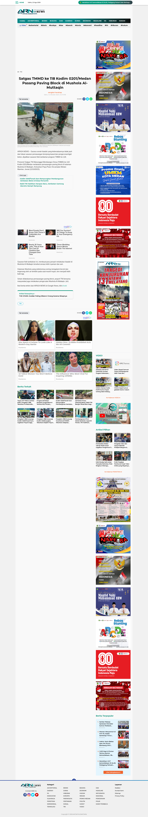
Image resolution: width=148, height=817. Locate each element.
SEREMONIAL (51, 804)
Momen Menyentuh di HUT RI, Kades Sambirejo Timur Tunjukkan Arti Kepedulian (107, 734)
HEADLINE (97, 21)
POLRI (98, 801)
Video (23, 25)
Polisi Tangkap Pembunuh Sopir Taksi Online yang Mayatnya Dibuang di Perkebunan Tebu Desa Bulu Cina (122, 464)
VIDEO (99, 355)
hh (105, 21)
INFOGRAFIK (100, 793)
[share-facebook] (83, 98)
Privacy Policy (119, 796)
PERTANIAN (67, 801)
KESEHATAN (51, 796)
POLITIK (82, 801)
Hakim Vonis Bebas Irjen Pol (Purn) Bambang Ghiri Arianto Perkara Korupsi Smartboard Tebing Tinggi (106, 743)
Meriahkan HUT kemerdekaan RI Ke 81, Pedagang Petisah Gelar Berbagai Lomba (107, 763)
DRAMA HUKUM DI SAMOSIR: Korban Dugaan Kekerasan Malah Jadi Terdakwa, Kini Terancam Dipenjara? (103, 371)
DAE (61, 21)
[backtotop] (74, 781)
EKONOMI (87, 21)
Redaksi (117, 788)
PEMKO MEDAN (85, 798)
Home (21, 2)
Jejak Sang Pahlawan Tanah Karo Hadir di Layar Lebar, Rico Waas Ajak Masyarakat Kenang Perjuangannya (106, 2)
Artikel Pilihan (103, 430)
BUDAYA (53, 21)
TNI (20, 303)
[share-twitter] (87, 98)
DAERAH (68, 21)
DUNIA (77, 21)
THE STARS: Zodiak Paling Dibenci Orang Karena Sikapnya (43, 296)
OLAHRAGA (51, 798)
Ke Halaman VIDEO (112, 397)
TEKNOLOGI (51, 807)
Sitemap (117, 793)
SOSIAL (65, 804)
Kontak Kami (119, 790)
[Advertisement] (77, 10)
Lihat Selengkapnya (112, 772)
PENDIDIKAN (100, 798)
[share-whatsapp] (90, 98)
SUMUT (82, 804)
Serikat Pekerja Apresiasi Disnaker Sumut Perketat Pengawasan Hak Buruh (106, 724)
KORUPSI (66, 796)
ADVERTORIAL (33, 21)
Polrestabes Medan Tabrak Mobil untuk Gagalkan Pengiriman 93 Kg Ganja (104, 445)
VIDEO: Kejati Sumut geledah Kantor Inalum (121, 389)
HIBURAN (112, 21)
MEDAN (82, 796)
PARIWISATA (67, 798)
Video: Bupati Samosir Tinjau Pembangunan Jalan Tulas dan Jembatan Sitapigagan (121, 371)
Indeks (22, 21)
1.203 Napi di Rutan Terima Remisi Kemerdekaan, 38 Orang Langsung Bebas (106, 753)
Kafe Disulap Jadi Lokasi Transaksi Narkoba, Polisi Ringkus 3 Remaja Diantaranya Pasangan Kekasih (104, 464)
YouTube (38, 797)
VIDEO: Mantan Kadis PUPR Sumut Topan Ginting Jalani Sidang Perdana (103, 390)
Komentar (24, 99)
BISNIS (44, 21)
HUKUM (122, 21)
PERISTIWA (51, 801)
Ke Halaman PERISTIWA (113, 472)
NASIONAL (99, 796)
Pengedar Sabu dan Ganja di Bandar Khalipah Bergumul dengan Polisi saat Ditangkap (120, 445)
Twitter (34, 797)
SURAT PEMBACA (102, 804)
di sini (64, 286)
